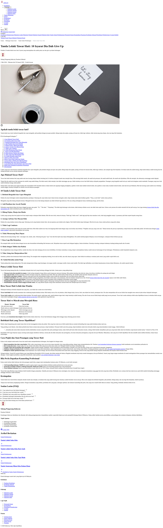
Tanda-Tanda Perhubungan (57, 35)
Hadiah (6, 24)
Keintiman (7, 5)
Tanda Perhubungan (9, 486)
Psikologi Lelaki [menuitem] (11, 9)
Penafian (6, 523)
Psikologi (7, 7)
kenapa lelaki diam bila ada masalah (99, 277)
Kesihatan (6, 19)
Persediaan (7, 21)
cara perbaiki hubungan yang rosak (50, 355)
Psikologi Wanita (28, 35)
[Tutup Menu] (6, 29)
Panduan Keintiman (9, 483)
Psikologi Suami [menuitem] (11, 12)
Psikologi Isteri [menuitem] (11, 13)
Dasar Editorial (13, 38)
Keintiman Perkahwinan (7, 35)
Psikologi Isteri (46, 35)
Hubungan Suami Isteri (8, 32)
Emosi (5, 16)
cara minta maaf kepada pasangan (116, 349)
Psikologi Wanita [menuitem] (12, 10)
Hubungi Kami (21, 38)
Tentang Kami (4, 38)
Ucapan (6, 22)
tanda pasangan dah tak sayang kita (27, 297)
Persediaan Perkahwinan (103, 35)
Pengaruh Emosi (69, 35)
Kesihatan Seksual (91, 35)
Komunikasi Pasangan (80, 35)
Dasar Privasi (7, 521)
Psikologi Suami (37, 35)
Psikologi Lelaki (18, 35)
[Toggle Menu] (1, 27)
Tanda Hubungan (8, 15)
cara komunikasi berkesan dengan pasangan (109, 344)
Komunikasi (7, 18)
